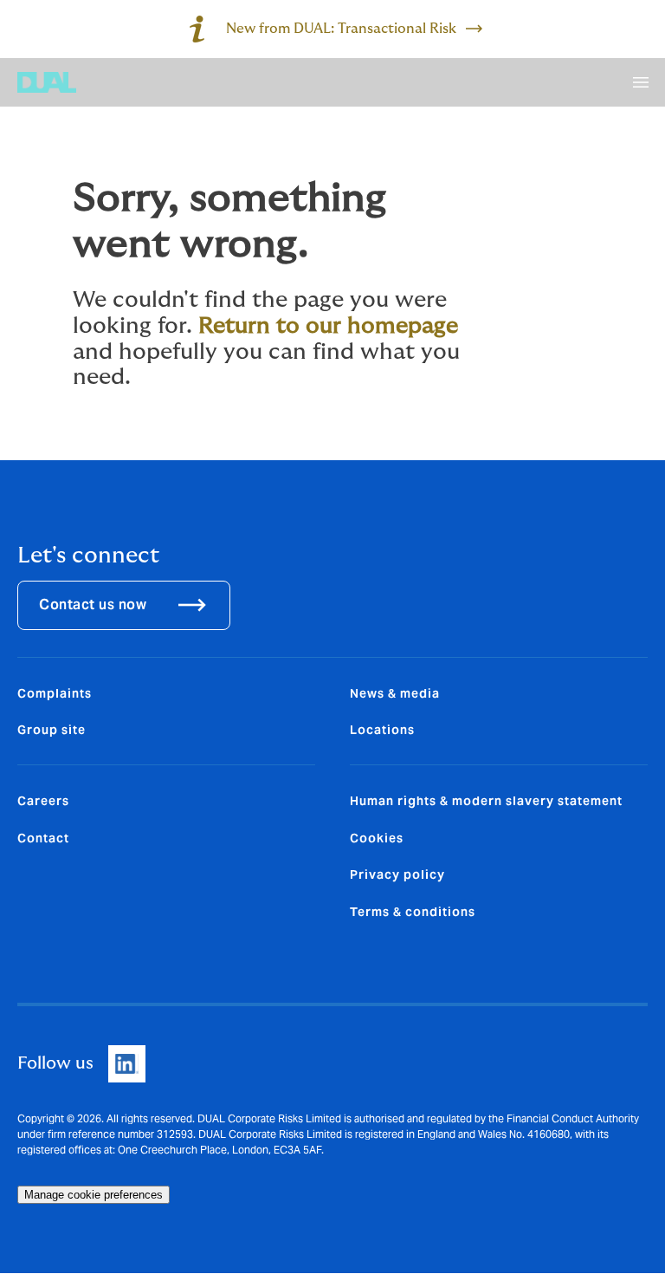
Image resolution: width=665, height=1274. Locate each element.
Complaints (54, 693)
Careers (43, 801)
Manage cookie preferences (93, 1194)
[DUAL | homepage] (46, 82)
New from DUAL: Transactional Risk (341, 29)
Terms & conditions (412, 912)
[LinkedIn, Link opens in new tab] (126, 1063)
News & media (395, 693)
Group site (51, 730)
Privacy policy (397, 874)
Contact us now (92, 604)
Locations (382, 730)
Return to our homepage (328, 326)
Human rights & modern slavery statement (486, 801)
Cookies (377, 838)
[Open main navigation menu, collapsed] (641, 82)
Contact (43, 838)
